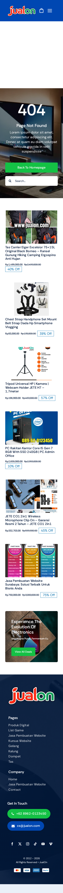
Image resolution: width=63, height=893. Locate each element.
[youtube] (43, 844)
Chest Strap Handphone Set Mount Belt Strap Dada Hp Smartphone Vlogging (31, 323)
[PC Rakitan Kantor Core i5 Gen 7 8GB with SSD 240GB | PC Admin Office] (31, 414)
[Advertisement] (31, 54)
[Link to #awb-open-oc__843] (49, 10)
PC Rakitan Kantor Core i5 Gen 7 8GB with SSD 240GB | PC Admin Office (29, 452)
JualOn (43, 862)
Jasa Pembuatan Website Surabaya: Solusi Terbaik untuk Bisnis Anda (27, 584)
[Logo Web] (21, 6)
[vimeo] (51, 844)
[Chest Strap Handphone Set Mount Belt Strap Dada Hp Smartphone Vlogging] (31, 285)
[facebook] (12, 844)
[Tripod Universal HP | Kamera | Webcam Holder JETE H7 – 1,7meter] (31, 349)
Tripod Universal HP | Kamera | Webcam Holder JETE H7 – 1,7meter (26, 387)
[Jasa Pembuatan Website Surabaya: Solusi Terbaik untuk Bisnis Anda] (31, 546)
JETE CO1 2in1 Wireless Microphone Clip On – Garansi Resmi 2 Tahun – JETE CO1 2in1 (28, 520)
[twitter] (20, 844)
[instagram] (28, 844)
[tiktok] (35, 844)
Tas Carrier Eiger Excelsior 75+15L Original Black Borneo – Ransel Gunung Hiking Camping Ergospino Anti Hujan (30, 253)
